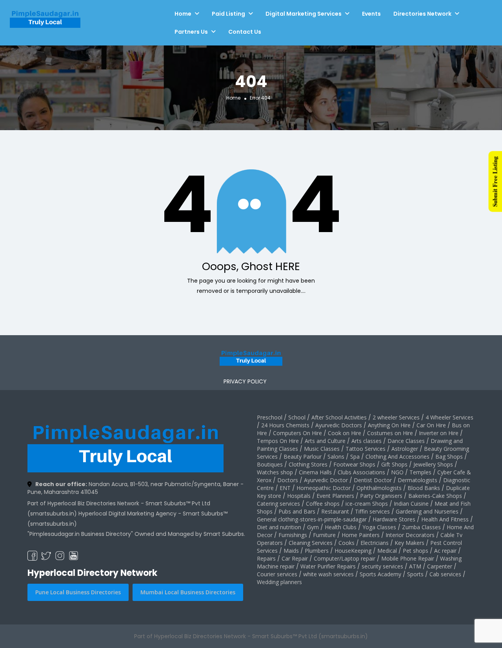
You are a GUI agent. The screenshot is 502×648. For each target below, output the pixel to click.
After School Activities (339, 417)
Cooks (346, 542)
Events (371, 14)
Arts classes (366, 441)
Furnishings (292, 535)
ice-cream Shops (367, 503)
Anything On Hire (389, 425)
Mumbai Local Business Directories (187, 592)
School (297, 417)
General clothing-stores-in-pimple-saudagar (312, 519)
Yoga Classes (379, 527)
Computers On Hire (297, 433)
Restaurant (335, 511)
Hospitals (299, 495)
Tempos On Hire (278, 441)
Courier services (277, 574)
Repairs (266, 558)
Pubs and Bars (296, 511)
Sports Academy (380, 574)
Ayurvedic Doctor (326, 480)
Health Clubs (340, 527)
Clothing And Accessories (397, 456)
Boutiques (270, 464)
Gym (313, 527)
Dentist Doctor (373, 480)
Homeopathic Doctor (323, 488)
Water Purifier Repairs (328, 566)
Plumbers (317, 550)
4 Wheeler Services (449, 417)
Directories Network (422, 14)
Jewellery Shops (433, 464)
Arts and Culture (325, 441)
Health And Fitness (445, 519)
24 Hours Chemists (285, 425)
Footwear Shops (354, 464)
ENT (285, 488)
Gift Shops (394, 464)
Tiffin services (372, 511)
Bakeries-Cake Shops (435, 495)
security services (382, 566)
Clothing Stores (308, 464)
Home (183, 14)
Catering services (278, 503)
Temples (420, 472)
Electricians (374, 542)
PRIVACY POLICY (245, 381)
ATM (415, 566)
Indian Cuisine (411, 503)
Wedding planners (279, 582)
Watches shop (275, 472)
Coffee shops (323, 503)
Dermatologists (417, 480)
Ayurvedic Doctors (338, 425)
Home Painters (361, 535)
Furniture (324, 535)
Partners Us (191, 32)
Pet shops (415, 550)
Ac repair (445, 550)
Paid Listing (228, 14)
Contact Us (244, 32)
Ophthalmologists (379, 488)
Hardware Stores (394, 519)
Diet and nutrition (279, 527)
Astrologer (404, 448)
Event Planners (335, 495)
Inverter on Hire (438, 433)
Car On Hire (431, 425)
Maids (291, 550)
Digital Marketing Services (304, 14)
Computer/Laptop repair (344, 558)
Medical (387, 550)
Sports (415, 574)
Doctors (287, 480)
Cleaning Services (311, 542)
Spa (355, 456)
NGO (397, 472)
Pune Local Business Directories (78, 592)
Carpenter (439, 566)
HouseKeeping (353, 550)
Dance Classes (406, 441)
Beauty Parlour (303, 456)
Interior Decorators (410, 535)
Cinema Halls (315, 472)
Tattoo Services (366, 448)
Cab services (445, 574)
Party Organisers (381, 495)
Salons (335, 456)
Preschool (269, 417)
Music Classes (322, 448)
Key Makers (409, 542)
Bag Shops (449, 456)
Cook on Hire (344, 433)
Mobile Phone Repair (407, 558)
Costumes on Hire (390, 433)
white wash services (328, 574)
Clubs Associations (361, 472)
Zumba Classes (421, 527)
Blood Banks (423, 488)
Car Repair (295, 558)
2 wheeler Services (396, 417)
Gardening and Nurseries (427, 511)
